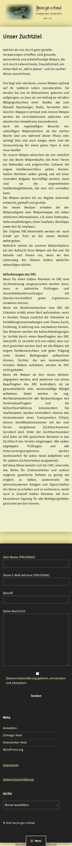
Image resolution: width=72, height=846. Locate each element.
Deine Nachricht (14, 611)
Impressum (10, 765)
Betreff (8, 593)
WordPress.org (13, 749)
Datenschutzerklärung (18, 779)
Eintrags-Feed (12, 735)
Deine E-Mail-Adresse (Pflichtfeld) (26, 575)
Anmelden (10, 728)
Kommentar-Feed (15, 742)
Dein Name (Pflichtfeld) (19, 557)
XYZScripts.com (49, 844)
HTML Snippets (22, 844)
